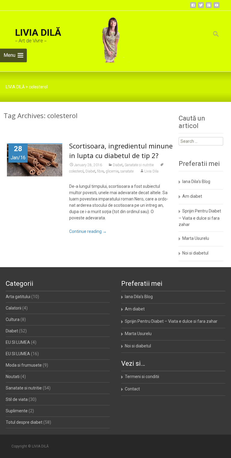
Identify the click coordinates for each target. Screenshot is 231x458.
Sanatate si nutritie (139, 165)
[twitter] (201, 7)
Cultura (13, 319)
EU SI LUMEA (18, 342)
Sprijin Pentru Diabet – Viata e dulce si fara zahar (200, 218)
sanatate (127, 171)
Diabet (118, 165)
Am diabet (192, 196)
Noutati (13, 376)
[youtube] (217, 7)
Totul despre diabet (24, 422)
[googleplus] (209, 7)
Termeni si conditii (142, 376)
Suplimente (17, 410)
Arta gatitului (18, 296)
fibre (100, 171)
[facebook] (193, 7)
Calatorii (13, 308)
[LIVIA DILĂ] (107, 37)
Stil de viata (17, 399)
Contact (132, 388)
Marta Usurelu (195, 238)
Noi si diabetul (195, 253)
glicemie (112, 171)
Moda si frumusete (24, 365)
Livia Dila (151, 171)
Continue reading (88, 231)
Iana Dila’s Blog (196, 181)
